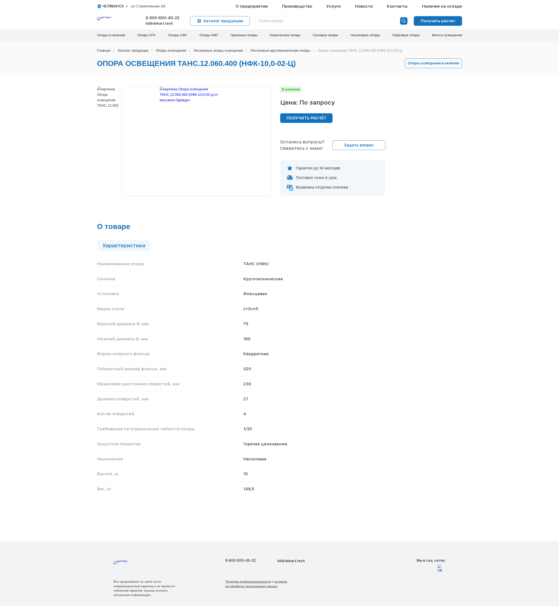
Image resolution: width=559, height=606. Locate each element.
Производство (297, 6)
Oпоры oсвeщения (171, 50)
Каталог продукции (223, 21)
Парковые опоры (406, 35)
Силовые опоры (325, 35)
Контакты (397, 6)
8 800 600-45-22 (162, 17)
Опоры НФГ (208, 35)
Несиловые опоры (365, 35)
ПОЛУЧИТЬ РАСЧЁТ (306, 118)
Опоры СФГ (177, 35)
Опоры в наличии (111, 35)
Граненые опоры (244, 35)
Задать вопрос (359, 145)
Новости (364, 6)
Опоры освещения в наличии (433, 63)
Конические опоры (285, 35)
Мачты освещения (447, 35)
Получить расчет (438, 21)
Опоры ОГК (146, 35)
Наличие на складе (442, 6)
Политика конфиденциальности (248, 581)
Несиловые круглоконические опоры (280, 50)
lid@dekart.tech (159, 23)
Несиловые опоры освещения (218, 50)
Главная (103, 50)
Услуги (333, 6)
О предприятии (252, 6)
